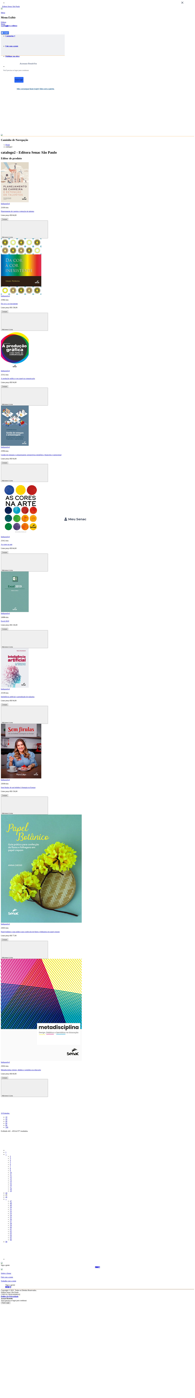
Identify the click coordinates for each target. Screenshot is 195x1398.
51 (11, 1209)
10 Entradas (7, 1113)
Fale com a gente (11, 46)
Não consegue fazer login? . (35, 89)
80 (6, 1125)
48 (11, 1203)
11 (11, 1175)
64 (11, 1236)
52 (11, 1211)
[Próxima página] (22, 1259)
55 (11, 1217)
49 (11, 1205)
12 (11, 1177)
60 (6, 1123)
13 (11, 1179)
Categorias (9, 36)
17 (11, 1187)
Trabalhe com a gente (8, 1281)
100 (6, 1127)
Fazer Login (19, 80)
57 (11, 1221)
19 (11, 1191)
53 (11, 1213)
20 (6, 1119)
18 (11, 1189)
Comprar (4, 219)
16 (11, 1185)
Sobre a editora (11, 26)
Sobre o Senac (6, 1273)
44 (6, 1193)
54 (11, 1215)
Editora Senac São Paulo (4, 24)
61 (11, 1229)
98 (6, 1242)
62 (11, 1232)
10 (6, 1117)
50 (11, 1207)
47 (11, 1201)
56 (11, 1219)
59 (11, 1225)
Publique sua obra (12, 56)
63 (11, 1234)
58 (11, 1223)
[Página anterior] (22, 1150)
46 (6, 1197)
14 (11, 1181)
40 (6, 1121)
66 (11, 1240)
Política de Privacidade (9, 1296)
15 (11, 1183)
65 (11, 1238)
